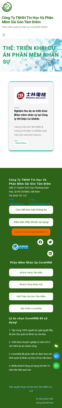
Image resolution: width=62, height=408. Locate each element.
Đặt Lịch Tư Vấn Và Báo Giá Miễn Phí (31, 232)
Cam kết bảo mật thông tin (31, 209)
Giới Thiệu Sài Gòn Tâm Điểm (31, 296)
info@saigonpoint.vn (39, 203)
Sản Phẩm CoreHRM (31, 308)
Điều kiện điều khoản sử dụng (31, 222)
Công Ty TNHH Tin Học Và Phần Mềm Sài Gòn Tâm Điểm (27, 20)
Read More (21, 143)
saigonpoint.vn (16, 203)
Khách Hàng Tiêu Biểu (31, 272)
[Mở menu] (4, 35)
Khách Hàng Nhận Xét (31, 284)
